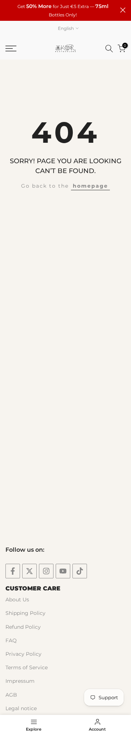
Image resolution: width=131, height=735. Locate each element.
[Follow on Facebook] (12, 571)
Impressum (20, 681)
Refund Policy (23, 627)
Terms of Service (26, 667)
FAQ (11, 640)
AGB (11, 695)
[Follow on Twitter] (29, 571)
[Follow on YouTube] (63, 571)
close (123, 10)
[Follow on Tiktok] (79, 571)
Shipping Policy (25, 613)
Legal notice (21, 708)
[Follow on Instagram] (46, 571)
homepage (90, 186)
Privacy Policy (23, 654)
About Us (17, 599)
